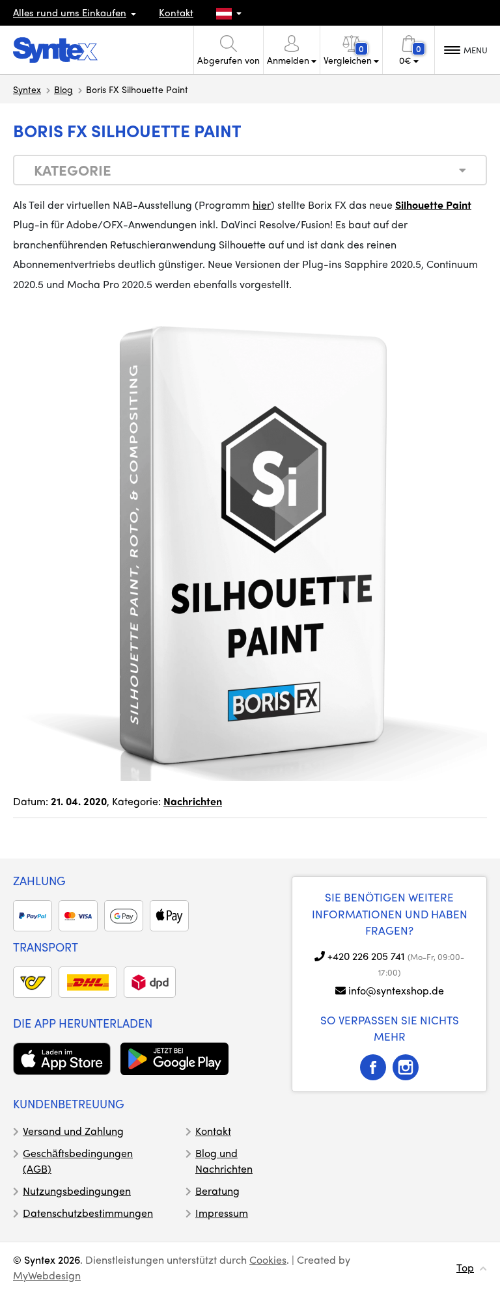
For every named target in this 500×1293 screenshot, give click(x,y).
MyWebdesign (47, 1275)
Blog (63, 89)
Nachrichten (192, 800)
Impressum (221, 1212)
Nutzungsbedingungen (77, 1190)
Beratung (217, 1190)
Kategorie (72, 169)
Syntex (27, 89)
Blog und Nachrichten (224, 1160)
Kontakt (176, 12)
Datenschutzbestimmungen (88, 1212)
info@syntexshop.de (396, 990)
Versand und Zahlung (73, 1130)
